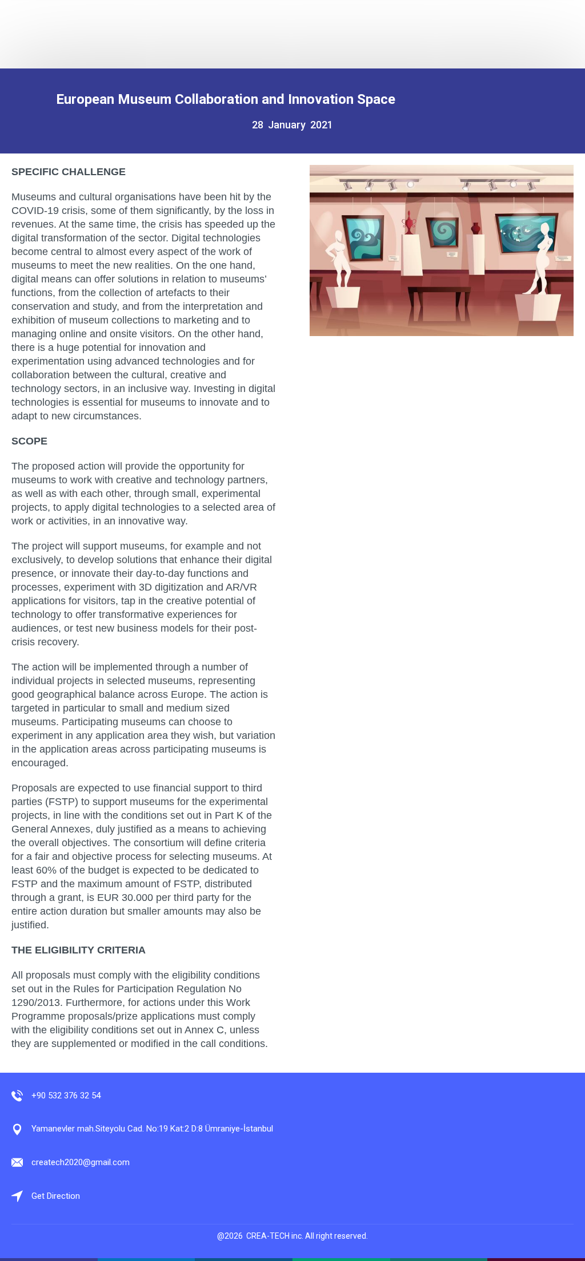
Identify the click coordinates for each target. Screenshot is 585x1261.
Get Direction (55, 1196)
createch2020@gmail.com (80, 1162)
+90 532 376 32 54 (66, 1095)
